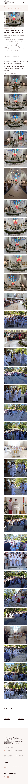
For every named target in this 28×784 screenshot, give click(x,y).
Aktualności (12, 6)
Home (5, 6)
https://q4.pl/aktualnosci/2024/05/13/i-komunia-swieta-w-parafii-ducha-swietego (15, 68)
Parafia (13, 28)
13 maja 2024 (4, 19)
